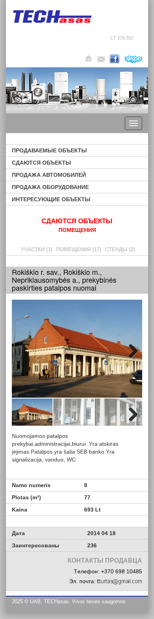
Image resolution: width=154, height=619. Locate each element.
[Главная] (52, 16)
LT (113, 38)
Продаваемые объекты (49, 150)
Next (130, 349)
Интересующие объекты (51, 199)
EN (121, 38)
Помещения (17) (78, 249)
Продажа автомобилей (49, 175)
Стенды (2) (120, 249)
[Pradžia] (88, 58)
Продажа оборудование (50, 187)
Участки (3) (36, 249)
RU (129, 38)
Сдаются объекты (41, 162)
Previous (24, 349)
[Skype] (133, 59)
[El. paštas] (101, 59)
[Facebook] (114, 58)
